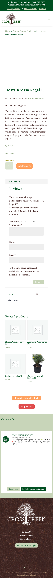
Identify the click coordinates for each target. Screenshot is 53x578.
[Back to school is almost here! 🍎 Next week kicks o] (10, 480)
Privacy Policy (26, 535)
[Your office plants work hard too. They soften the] (26, 452)
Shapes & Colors (30, 575)
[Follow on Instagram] (24, 568)
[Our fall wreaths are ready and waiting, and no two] (10, 462)
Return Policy (26, 539)
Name (12, 242)
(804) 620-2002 (38, 5)
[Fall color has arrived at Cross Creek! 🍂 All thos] (10, 452)
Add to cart (24, 165)
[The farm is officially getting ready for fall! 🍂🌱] (26, 471)
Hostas (31, 98)
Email (12, 255)
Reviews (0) (14, 181)
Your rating (15, 221)
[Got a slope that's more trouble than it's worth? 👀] (42, 462)
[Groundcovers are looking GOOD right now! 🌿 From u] (42, 471)
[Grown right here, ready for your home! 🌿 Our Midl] (10, 471)
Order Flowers (30, 9)
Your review (15, 225)
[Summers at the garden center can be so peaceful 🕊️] (26, 462)
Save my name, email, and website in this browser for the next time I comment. (24, 271)
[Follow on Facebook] (29, 568)
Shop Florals (27, 406)
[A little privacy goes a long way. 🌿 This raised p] (42, 480)
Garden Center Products (24, 31)
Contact (42, 9)
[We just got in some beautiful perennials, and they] (42, 452)
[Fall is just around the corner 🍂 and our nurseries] (26, 480)
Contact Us (26, 532)
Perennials (41, 31)
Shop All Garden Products (26, 398)
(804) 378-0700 (38, 2)
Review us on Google (26, 545)
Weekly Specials (13, 9)
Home (8, 31)
